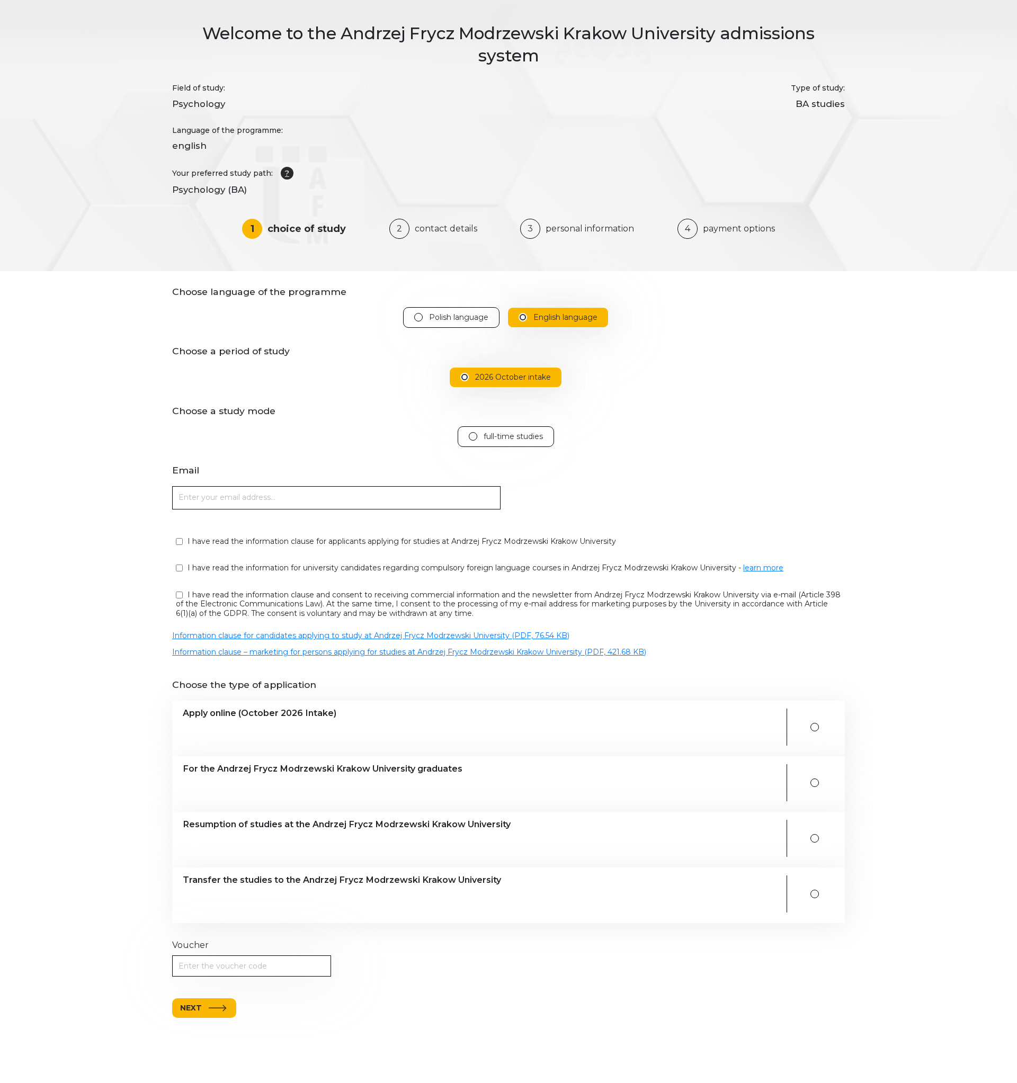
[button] (481, 727)
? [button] (287, 173)
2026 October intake (513, 377)
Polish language (458, 317)
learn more (763, 567)
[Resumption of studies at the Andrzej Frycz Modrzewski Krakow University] (814, 838)
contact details (437, 228)
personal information (581, 228)
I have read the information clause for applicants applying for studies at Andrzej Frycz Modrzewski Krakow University (400, 541)
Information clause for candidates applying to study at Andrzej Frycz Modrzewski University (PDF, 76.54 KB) (370, 635)
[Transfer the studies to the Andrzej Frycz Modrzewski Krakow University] (814, 893)
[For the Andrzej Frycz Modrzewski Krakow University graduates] (814, 782)
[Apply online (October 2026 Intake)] (814, 727)
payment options (730, 228)
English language (565, 317)
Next (191, 1008)
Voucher (190, 945)
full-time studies (513, 436)
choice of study (298, 229)
